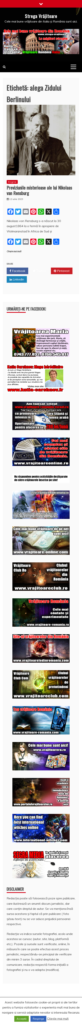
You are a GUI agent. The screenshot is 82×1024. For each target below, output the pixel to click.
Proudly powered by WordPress (29, 1010)
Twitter (40, 271)
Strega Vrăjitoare (41, 15)
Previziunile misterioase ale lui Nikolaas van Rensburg (39, 190)
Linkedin (18, 279)
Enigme (12, 181)
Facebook (18, 271)
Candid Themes (47, 1015)
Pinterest (63, 271)
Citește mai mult (14, 251)
